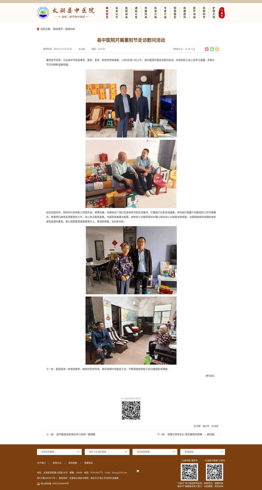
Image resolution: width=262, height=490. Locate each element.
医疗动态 (194, 12)
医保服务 (175, 12)
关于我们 (41, 463)
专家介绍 (165, 12)
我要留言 (88, 463)
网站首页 (107, 12)
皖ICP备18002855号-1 (47, 478)
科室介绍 (155, 12)
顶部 (199, 426)
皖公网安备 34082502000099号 (54, 483)
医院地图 (73, 463)
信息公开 (117, 12)
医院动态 (126, 12)
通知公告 (136, 12)
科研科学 (204, 12)
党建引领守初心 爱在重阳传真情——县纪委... (191, 434)
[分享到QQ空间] (217, 49)
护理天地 (214, 12)
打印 (207, 426)
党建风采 (146, 12)
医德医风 (184, 12)
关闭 (216, 426)
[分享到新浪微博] (207, 49)
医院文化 (57, 463)
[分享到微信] (212, 49)
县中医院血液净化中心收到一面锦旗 (75, 434)
